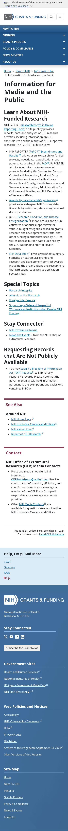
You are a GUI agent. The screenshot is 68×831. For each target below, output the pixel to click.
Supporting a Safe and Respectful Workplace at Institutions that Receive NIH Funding (35, 309)
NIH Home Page (21, 419)
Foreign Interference (22, 300)
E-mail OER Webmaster (51, 534)
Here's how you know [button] (17, 5)
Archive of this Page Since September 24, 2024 (32, 748)
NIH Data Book (18, 254)
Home (7, 71)
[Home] (25, 17)
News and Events (19, 335)
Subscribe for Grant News (22, 648)
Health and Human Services (21, 672)
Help (7, 578)
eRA (6, 562)
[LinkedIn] (17, 637)
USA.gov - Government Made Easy (25, 685)
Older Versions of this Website (23, 754)
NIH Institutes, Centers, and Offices (33, 424)
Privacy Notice (12, 734)
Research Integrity (20, 290)
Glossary (9, 567)
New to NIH (11, 28)
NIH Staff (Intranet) (17, 692)
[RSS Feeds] (22, 637)
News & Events (13, 55)
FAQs (7, 572)
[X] (6, 637)
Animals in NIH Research (24, 295)
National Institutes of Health (21, 678)
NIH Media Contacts (31, 504)
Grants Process (14, 42)
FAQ (44, 163)
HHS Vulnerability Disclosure (21, 721)
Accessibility (11, 715)
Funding (9, 35)
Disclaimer (10, 741)
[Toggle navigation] (51, 17)
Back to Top (53, 824)
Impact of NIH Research (26, 434)
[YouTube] (11, 637)
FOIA (7, 728)
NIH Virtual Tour (21, 429)
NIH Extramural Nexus (23, 330)
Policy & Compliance (18, 48)
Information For (44, 71)
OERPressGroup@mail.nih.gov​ (29, 479)
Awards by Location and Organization (32, 200)
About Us (9, 62)
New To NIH (11, 784)
